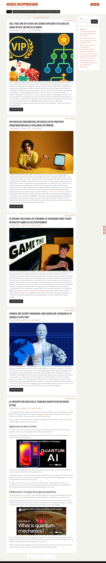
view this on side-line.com (18, 383)
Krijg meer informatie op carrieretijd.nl (33, 291)
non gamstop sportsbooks (41, 17)
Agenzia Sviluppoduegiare (22, 4)
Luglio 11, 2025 (25, 30)
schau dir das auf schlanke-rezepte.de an (60, 192)
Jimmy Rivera (15, 30)
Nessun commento (70, 20)
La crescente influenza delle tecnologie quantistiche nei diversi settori (88, 34)
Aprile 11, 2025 (25, 320)
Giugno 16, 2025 (26, 128)
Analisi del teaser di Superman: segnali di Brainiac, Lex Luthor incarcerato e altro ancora (89, 56)
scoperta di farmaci (31, 483)
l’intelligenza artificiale (42, 414)
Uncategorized (36, 30)
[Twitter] (104, 230)
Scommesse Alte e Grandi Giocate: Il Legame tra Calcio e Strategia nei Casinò (88, 40)
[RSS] (104, 233)
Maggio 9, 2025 (25, 225)
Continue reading (16, 109)
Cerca (81, 18)
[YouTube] (104, 227)
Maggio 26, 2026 (25, 408)
